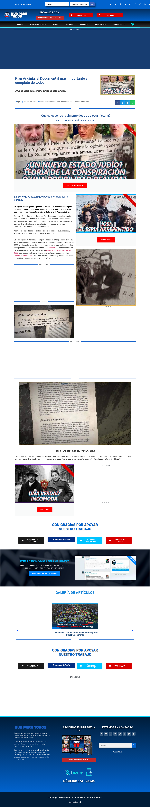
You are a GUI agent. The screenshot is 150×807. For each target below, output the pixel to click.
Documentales (46, 102)
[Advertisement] (75, 48)
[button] (117, 102)
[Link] (140, 4)
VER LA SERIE (106, 240)
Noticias (20, 25)
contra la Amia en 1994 (24, 256)
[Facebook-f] (135, 4)
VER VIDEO (44, 510)
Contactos (84, 25)
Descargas (69, 25)
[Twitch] (120, 4)
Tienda (55, 25)
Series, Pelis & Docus (38, 25)
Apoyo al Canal (100, 25)
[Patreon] (144, 4)
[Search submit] (92, 4)
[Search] (134, 745)
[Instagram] (130, 4)
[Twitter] (125, 4)
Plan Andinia (50, 248)
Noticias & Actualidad (60, 102)
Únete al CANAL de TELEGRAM (44, 574)
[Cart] (132, 24)
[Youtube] (110, 4)
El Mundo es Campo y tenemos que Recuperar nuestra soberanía (75, 633)
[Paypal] (134, 734)
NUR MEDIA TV (119, 25)
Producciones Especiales (79, 102)
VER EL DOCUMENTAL (75, 185)
